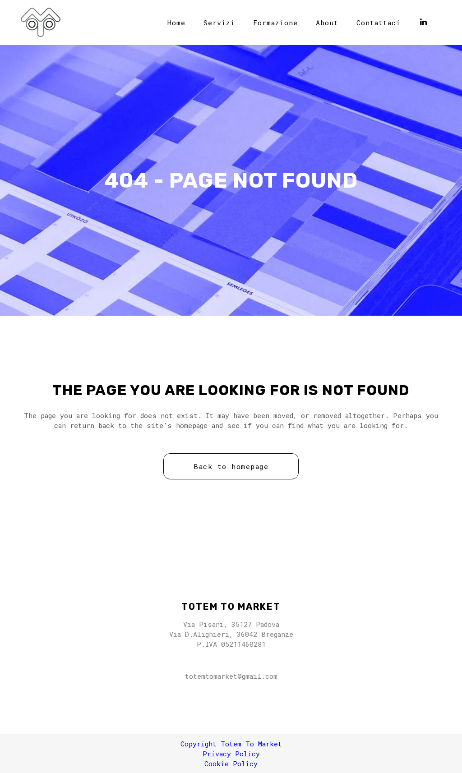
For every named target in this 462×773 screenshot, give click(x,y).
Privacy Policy (231, 753)
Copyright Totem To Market (231, 743)
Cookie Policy (231, 763)
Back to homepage (231, 466)
